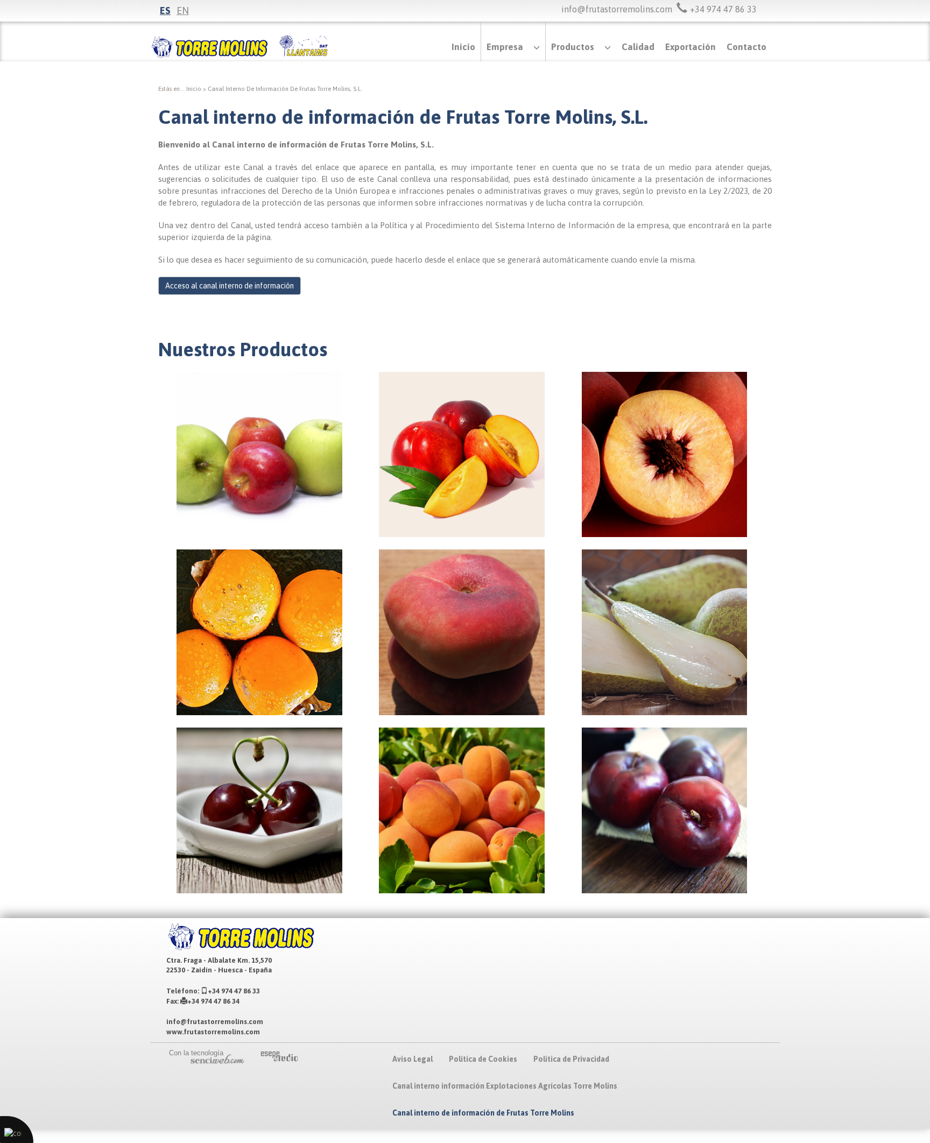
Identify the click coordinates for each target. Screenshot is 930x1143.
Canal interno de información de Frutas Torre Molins (483, 1113)
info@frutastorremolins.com (616, 9)
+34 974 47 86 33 (234, 991)
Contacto (746, 46)
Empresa (505, 46)
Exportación (690, 46)
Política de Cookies (483, 1059)
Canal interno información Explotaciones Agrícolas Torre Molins (504, 1086)
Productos (572, 46)
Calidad (638, 46)
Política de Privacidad (571, 1059)
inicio (193, 89)
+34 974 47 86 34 (213, 1001)
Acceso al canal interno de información (229, 285)
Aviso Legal (412, 1059)
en (183, 10)
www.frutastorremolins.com (213, 1032)
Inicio (463, 46)
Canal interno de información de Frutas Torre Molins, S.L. (285, 89)
